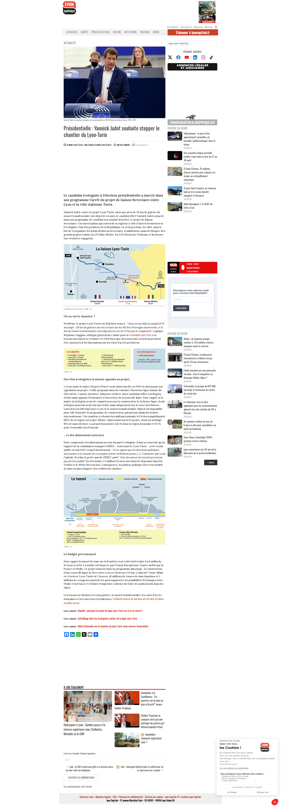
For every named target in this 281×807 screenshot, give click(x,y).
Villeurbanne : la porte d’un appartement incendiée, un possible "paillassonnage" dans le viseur (199, 139)
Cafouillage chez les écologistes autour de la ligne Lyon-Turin (107, 618)
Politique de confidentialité (131, 797)
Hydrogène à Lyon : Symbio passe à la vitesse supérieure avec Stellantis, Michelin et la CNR (84, 729)
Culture (117, 32)
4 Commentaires (142, 144)
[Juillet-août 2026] (207, 12)
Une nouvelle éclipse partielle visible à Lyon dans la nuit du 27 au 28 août (200, 156)
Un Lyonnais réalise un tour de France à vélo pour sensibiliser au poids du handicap (200, 425)
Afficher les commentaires (81, 777)
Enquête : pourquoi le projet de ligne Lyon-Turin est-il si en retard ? (110, 610)
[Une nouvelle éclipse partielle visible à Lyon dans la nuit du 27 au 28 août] (175, 156)
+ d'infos (210, 462)
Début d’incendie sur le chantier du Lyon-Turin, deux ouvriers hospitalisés (113, 626)
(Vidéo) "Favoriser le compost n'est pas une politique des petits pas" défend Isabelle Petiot (153, 721)
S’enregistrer (186, 27)
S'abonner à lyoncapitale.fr (193, 32)
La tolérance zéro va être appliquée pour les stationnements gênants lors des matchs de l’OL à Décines (200, 407)
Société (84, 32)
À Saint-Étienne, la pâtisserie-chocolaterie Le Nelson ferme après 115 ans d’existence (198, 358)
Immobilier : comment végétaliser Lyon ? (151, 738)
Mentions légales (103, 797)
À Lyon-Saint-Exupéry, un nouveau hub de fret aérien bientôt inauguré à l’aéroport (200, 191)
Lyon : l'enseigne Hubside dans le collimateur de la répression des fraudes (141, 768)
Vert (67, 760)
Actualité (76, 753)
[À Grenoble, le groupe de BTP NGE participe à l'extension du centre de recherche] (175, 389)
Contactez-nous (87, 797)
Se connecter (173, 27)
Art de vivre (130, 32)
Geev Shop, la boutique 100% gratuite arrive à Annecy (198, 439)
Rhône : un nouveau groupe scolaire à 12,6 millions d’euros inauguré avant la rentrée (198, 342)
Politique (144, 32)
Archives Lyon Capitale (191, 797)
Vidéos (156, 32)
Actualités (72, 32)
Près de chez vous (100, 32)
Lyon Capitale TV (172, 797)
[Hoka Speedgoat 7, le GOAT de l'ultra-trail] (175, 207)
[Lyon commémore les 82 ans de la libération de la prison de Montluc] (175, 452)
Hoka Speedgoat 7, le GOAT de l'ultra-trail (198, 205)
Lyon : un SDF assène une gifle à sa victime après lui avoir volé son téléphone (89, 768)
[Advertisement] (115, 170)
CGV (114, 797)
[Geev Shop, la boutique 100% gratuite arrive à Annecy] (175, 440)
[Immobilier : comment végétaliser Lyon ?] (127, 746)
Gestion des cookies (154, 797)
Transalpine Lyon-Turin (140, 335)
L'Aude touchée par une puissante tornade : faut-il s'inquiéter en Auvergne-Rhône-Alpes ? (200, 374)
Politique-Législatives (88, 753)
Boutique (209, 27)
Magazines (198, 27)
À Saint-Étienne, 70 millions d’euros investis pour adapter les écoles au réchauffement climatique (199, 174)
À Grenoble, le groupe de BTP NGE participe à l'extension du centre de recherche (200, 389)
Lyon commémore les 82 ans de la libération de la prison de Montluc (200, 451)
